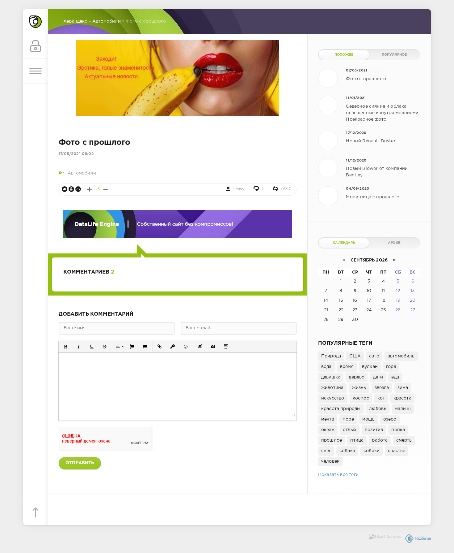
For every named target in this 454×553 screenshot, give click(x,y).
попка (398, 430)
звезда (382, 388)
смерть (404, 440)
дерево (356, 377)
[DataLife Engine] (35, 21)
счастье (396, 451)
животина (332, 388)
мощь (368, 419)
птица (357, 440)
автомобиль (401, 356)
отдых (349, 430)
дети (378, 377)
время (347, 367)
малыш (403, 409)
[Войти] (35, 46)
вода (326, 367)
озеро (390, 419)
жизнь (359, 388)
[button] (66, 346)
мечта (327, 419)
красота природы (341, 409)
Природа (331, 356)
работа (380, 440)
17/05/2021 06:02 (76, 154)
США (355, 356)
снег (326, 451)
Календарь (344, 242)
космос (361, 398)
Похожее (343, 54)
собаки (372, 451)
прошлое (331, 440)
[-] (105, 189)
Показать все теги (338, 475)
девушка (330, 377)
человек (330, 461)
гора (391, 367)
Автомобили (82, 173)
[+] (89, 189)
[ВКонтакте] (64, 189)
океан (327, 430)
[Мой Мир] (78, 189)
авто (374, 356)
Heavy (239, 189)
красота (402, 398)
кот (381, 398)
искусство (332, 398)
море (348, 419)
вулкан (370, 367)
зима (402, 388)
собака (347, 451)
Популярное (394, 54)
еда (395, 377)
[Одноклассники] (71, 189)
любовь (377, 409)
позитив (374, 430)
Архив (394, 242)
